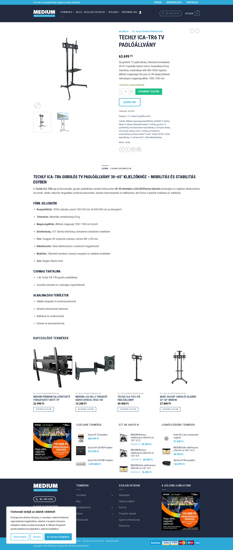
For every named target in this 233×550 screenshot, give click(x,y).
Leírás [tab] (105, 168)
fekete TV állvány (125, 124)
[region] (41, 525)
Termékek (66, 12)
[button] (192, 13)
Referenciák (129, 12)
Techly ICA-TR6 (158, 134)
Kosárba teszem (149, 91)
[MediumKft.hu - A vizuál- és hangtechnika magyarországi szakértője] (44, 13)
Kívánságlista (174, 2)
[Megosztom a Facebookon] (121, 149)
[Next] (108, 69)
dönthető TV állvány (161, 121)
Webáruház (124, 495)
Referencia (124, 525)
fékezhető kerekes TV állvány (144, 124)
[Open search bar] (62, 17)
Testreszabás (20, 537)
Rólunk (113, 12)
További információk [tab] (120, 168)
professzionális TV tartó (141, 134)
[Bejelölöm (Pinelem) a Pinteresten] (139, 149)
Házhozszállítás (126, 501)
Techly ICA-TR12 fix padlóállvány (129, 398)
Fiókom (157, 2)
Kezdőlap (124, 31)
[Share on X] (127, 149)
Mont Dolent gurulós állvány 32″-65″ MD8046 (178, 398)
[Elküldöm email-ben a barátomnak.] (133, 149)
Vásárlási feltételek (93, 541)
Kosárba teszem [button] (44, 409)
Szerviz (122, 507)
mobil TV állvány (141, 131)
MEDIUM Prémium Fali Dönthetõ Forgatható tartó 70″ (51, 398)
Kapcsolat (192, 2)
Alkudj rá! (129, 102)
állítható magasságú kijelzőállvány (139, 121)
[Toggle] (112, 495)
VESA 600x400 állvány (153, 137)
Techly (127, 142)
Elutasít (37, 537)
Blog (79, 12)
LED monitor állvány (126, 131)
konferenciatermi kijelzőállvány (142, 127)
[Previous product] (197, 31)
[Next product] (192, 31)
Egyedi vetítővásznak (129, 519)
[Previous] (39, 69)
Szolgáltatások (94, 12)
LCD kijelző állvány (162, 127)
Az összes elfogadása (58, 537)
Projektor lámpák (127, 513)
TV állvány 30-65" (137, 137)
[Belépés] (140, 12)
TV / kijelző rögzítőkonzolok (147, 31)
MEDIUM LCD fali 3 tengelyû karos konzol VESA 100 (91, 398)
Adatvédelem (112, 541)
